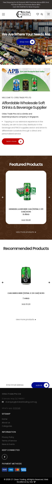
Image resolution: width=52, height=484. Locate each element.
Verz (31, 482)
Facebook (4, 457)
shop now (24, 42)
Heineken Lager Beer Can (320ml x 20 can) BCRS (26, 210)
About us (6, 422)
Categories (7, 426)
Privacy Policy (8, 437)
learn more (11, 141)
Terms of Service (9, 440)
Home (4, 419)
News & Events (8, 444)
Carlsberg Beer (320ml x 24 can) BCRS (26, 293)
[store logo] (23, 14)
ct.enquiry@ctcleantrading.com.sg (21, 402)
